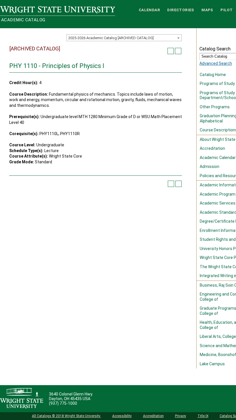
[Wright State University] (21, 398)
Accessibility (122, 416)
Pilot (226, 10)
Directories (180, 10)
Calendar (149, 10)
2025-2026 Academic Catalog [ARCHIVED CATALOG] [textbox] (111, 38)
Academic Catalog (23, 19)
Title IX (202, 416)
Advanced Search (215, 63)
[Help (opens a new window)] (178, 51)
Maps (207, 10)
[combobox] (124, 37)
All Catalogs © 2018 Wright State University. (66, 416)
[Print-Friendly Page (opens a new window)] (171, 51)
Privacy (180, 416)
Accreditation (153, 416)
